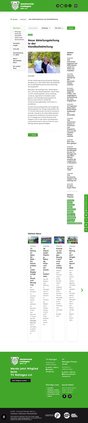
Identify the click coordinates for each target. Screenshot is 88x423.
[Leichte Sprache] (62, 6)
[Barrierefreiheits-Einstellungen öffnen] (57, 5)
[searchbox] (33, 28)
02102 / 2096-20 (69, 372)
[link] (33, 289)
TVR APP (16, 49)
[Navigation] (76, 6)
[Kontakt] (86, 230)
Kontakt (50, 388)
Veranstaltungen (16, 44)
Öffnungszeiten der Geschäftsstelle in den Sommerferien (19, 35)
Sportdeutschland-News (17, 60)
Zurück (34, 135)
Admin (49, 396)
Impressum (14, 413)
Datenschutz (22, 413)
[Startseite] (22, 5)
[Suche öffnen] (65, 5)
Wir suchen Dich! (16, 67)
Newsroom (23, 19)
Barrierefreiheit (32, 413)
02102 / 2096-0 (53, 367)
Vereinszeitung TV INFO (18, 54)
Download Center (53, 394)
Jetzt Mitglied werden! (19, 380)
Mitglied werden (53, 390)
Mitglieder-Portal (53, 392)
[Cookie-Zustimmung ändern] (3, 417)
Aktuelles (15, 19)
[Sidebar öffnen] (70, 5)
